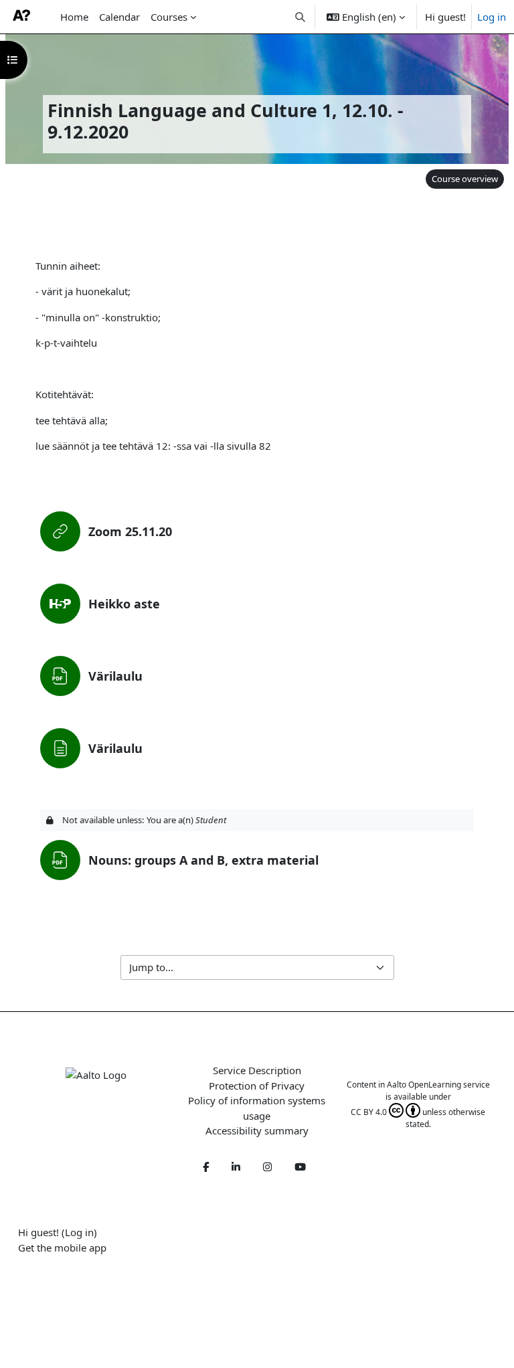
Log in (491, 16)
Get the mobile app (62, 1247)
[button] (301, 16)
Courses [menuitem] (169, 16)
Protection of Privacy (257, 1085)
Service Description (257, 1070)
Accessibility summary (257, 1130)
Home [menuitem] (74, 16)
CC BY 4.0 (369, 1112)
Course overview (465, 179)
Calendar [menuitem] (119, 16)
